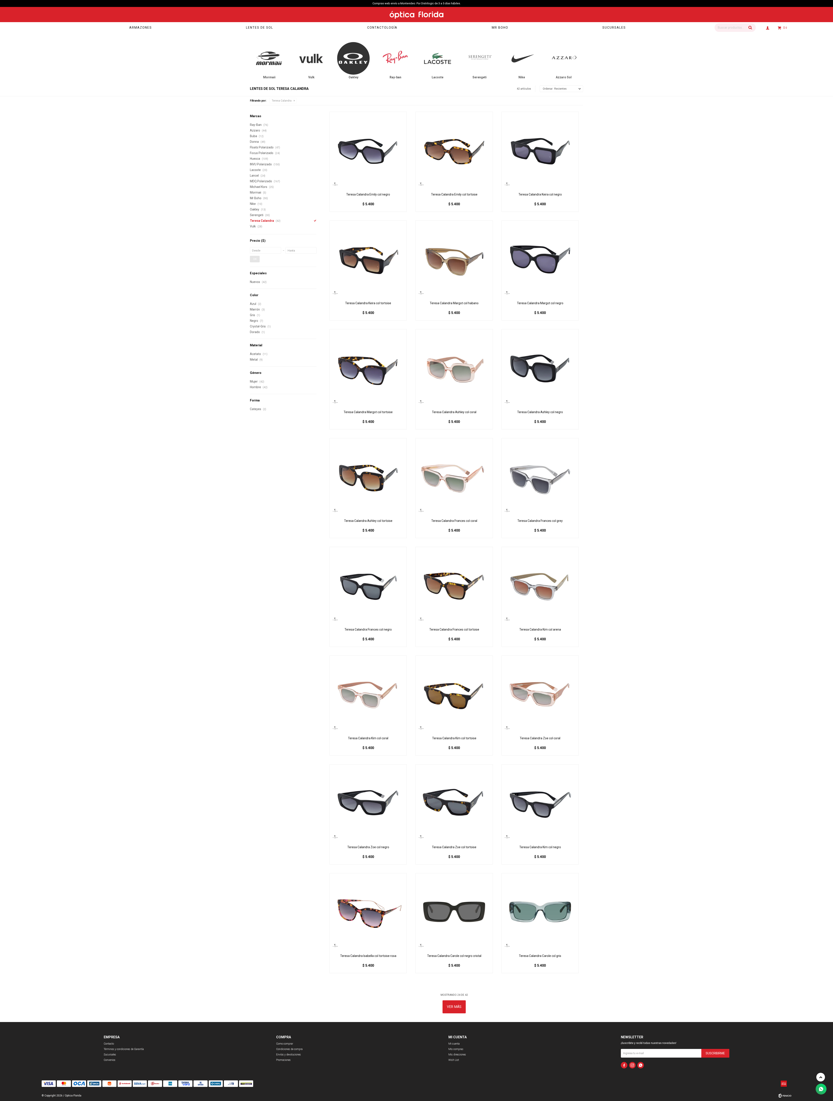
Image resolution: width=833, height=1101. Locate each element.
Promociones (283, 1060)
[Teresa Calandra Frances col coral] (454, 476)
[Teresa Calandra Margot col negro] (540, 259)
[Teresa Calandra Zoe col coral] (540, 694)
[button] (750, 27)
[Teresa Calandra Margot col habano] (454, 259)
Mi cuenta (454, 1043)
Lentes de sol (259, 27)
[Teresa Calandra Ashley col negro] (540, 367)
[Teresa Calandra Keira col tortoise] (368, 259)
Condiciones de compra (289, 1049)
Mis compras (455, 1049)
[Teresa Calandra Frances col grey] (540, 476)
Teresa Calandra (282, 100)
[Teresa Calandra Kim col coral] (368, 694)
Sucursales (614, 27)
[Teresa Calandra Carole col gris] (540, 911)
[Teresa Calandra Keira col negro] (540, 150)
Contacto (109, 1043)
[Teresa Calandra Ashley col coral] (454, 367)
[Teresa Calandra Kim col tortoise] (454, 694)
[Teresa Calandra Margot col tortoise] (368, 367)
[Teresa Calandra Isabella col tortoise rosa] (368, 911)
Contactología (382, 27)
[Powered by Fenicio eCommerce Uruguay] (784, 1095)
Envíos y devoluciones (288, 1054)
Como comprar (284, 1043)
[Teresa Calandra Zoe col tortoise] (454, 802)
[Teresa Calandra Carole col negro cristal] (454, 911)
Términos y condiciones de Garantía (124, 1049)
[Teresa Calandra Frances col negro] (368, 585)
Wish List (453, 1060)
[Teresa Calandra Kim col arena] (540, 585)
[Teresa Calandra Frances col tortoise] (454, 585)
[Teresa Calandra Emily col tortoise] (454, 150)
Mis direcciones (457, 1054)
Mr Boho (500, 27)
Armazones (140, 27)
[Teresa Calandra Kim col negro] (540, 802)
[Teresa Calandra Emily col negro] (368, 150)
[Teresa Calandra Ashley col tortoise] (368, 476)
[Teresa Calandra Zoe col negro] (368, 802)
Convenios (109, 1060)
